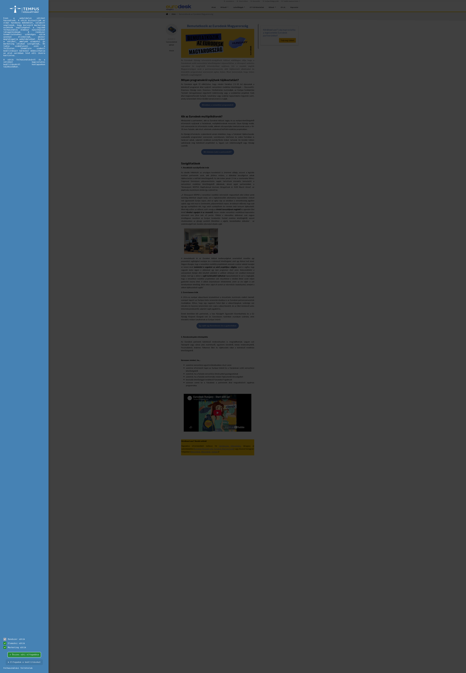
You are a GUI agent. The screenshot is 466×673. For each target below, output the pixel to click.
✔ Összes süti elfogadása (24, 654)
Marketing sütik (17, 647)
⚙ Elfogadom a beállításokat (24, 662)
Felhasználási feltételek (18, 668)
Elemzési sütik (16, 643)
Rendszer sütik (16, 639)
